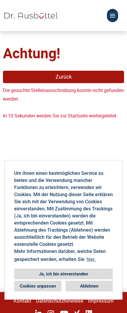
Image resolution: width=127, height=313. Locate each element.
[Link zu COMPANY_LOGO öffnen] (31, 15)
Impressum (101, 301)
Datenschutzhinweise (59, 301)
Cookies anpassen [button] (38, 286)
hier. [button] (91, 259)
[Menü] (112, 15)
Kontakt (22, 301)
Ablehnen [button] (89, 286)
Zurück (64, 77)
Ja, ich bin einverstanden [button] (63, 274)
